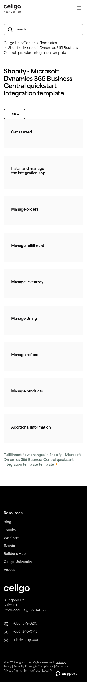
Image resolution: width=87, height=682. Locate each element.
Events (9, 546)
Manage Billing (24, 319)
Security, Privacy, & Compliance (33, 667)
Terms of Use (32, 671)
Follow (14, 114)
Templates (48, 43)
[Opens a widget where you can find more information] (66, 674)
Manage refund (25, 355)
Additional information (31, 427)
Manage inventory (27, 282)
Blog (7, 522)
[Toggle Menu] (79, 8)
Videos (9, 570)
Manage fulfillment (27, 246)
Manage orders (24, 210)
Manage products (27, 391)
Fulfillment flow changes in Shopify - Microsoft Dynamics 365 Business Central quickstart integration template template (42, 460)
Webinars (11, 538)
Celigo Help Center (19, 43)
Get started (21, 132)
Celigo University (18, 562)
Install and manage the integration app (28, 171)
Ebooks (10, 530)
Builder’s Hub (15, 554)
